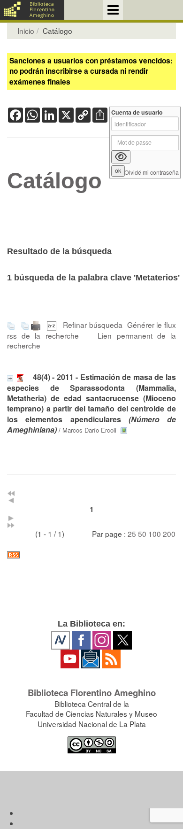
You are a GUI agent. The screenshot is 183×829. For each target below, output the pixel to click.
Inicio (25, 30)
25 (132, 533)
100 (154, 533)
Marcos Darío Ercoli (89, 430)
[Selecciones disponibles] (53, 324)
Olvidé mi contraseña (151, 173)
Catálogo (54, 181)
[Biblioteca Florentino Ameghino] (32, 10)
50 (142, 533)
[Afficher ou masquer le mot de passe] (120, 156)
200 (169, 533)
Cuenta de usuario (137, 112)
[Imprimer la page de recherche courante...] (37, 324)
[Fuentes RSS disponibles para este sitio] (91, 554)
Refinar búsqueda (92, 324)
